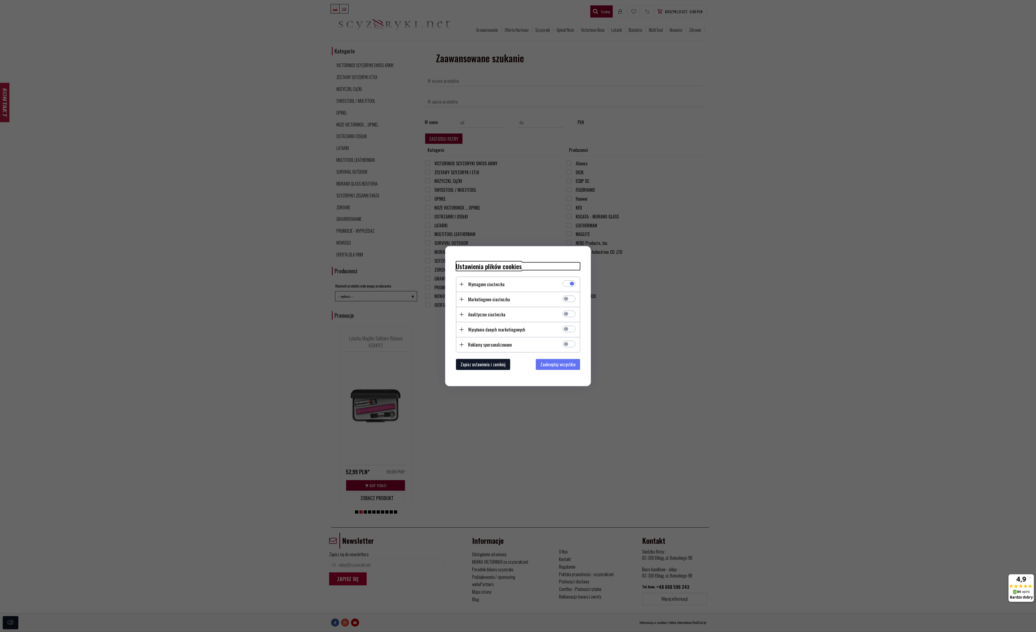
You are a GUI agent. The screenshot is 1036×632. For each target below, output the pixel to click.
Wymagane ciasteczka (486, 284)
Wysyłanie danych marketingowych (496, 329)
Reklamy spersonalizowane (490, 344)
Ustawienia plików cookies (489, 266)
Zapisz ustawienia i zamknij (483, 364)
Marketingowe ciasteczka (489, 299)
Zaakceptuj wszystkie (557, 364)
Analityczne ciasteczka (486, 314)
